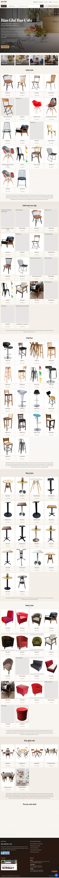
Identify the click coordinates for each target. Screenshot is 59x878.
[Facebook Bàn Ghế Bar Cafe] (15, 865)
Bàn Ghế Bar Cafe (11, 876)
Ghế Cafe (13, 46)
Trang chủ (35, 2)
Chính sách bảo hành (34, 848)
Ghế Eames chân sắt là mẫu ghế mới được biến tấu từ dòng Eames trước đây (9, 825)
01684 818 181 (35, 871)
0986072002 (40, 862)
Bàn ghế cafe (29, 741)
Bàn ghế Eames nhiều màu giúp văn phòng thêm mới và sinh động (48, 825)
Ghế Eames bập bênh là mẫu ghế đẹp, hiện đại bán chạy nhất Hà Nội (29, 825)
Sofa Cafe (29, 605)
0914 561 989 (41, 871)
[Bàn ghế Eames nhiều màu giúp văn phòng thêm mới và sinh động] (49, 814)
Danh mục (4, 6)
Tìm (42, 6)
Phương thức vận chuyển (35, 846)
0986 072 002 (55, 6)
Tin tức (46, 2)
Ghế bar (29, 338)
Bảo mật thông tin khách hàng (36, 843)
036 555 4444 (55, 2)
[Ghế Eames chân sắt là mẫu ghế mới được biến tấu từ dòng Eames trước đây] (10, 814)
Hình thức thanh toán (34, 852)
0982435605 (50, 6)
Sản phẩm (41, 2)
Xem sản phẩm (5, 46)
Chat (56, 875)
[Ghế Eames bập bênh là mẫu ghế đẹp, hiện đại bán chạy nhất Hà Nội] (29, 814)
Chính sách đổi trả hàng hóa (35, 850)
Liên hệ (50, 2)
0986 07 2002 (40, 867)
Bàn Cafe (29, 473)
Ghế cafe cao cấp (29, 205)
